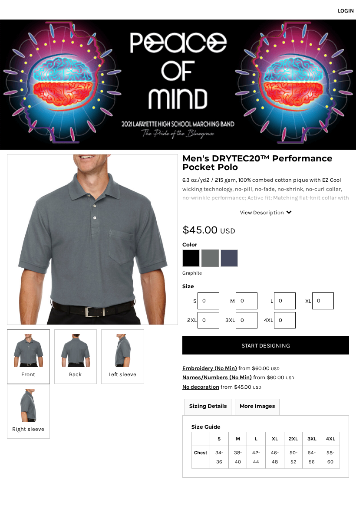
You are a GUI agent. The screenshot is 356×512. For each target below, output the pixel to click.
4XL (268, 320)
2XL (192, 320)
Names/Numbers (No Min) (217, 377)
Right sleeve (28, 429)
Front (28, 374)
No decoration (200, 387)
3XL (230, 320)
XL (308, 301)
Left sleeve (122, 374)
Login (346, 10)
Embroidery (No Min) (209, 368)
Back (75, 374)
